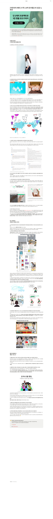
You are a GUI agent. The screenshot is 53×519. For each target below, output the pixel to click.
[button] (50, 1)
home (26, 1)
